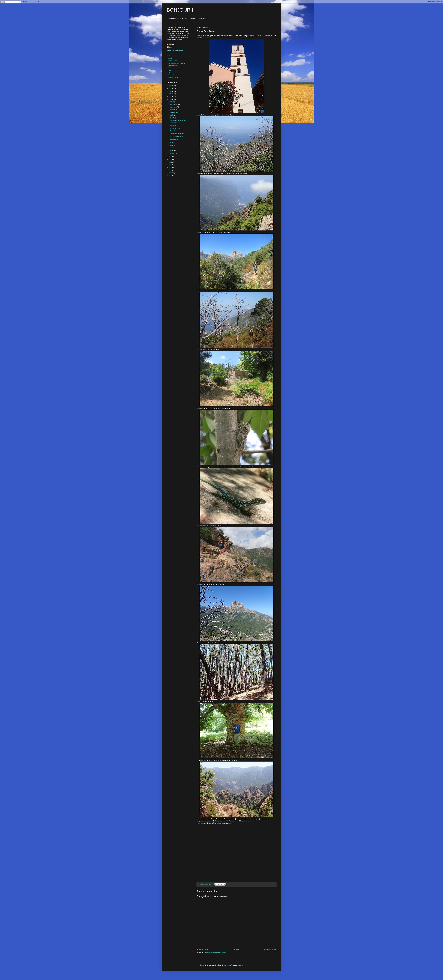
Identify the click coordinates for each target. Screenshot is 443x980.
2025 (170, 88)
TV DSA (170, 72)
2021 (170, 99)
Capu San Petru (175, 128)
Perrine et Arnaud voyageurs (177, 63)
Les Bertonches (173, 65)
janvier (172, 153)
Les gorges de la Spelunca (178, 120)
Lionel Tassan (172, 75)
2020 (170, 102)
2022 (170, 96)
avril (171, 148)
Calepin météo (173, 77)
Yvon (170, 70)
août (172, 115)
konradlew (227, 965)
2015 (170, 167)
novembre (173, 107)
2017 (170, 162)
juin (171, 142)
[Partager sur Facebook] (222, 884)
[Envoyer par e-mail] (215, 884)
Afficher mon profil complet (175, 50)
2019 (170, 157)
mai (171, 145)
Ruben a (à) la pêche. (177, 136)
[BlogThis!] (218, 884)
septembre (173, 112)
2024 (170, 91)
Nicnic (170, 68)
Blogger (240, 965)
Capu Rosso (174, 131)
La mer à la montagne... (177, 134)
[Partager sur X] (220, 884)
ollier (170, 47)
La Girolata (173, 123)
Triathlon (173, 125)
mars (172, 150)
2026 (170, 86)
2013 (170, 173)
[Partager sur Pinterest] (224, 884)
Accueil (236, 949)
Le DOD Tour (172, 61)
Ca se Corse (174, 139)
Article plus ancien (270, 949)
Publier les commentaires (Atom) (215, 953)
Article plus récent (202, 949)
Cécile (170, 58)
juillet (172, 118)
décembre (173, 104)
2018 (170, 159)
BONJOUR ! (180, 10)
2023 (170, 94)
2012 (170, 175)
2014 (170, 170)
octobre (172, 110)
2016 (170, 165)
